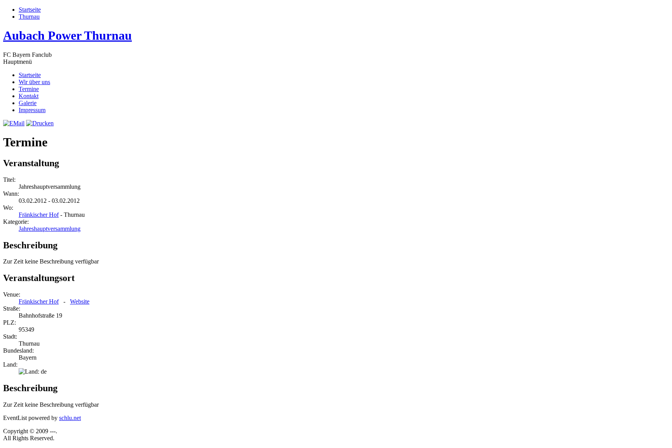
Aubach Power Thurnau (67, 35)
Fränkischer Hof (39, 214)
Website (79, 301)
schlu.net (70, 418)
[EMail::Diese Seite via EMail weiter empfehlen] (13, 123)
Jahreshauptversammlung (49, 228)
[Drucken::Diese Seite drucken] (40, 123)
